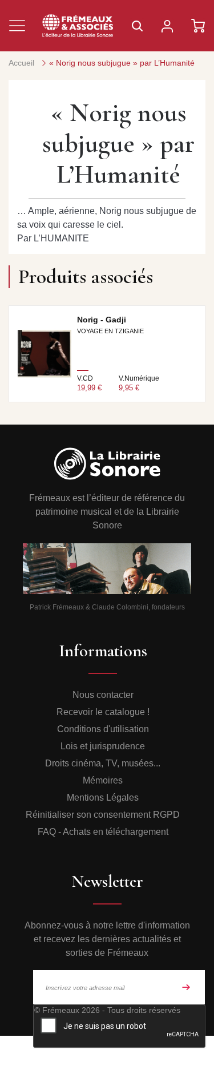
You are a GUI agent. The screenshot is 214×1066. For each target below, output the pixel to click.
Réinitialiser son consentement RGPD (103, 814)
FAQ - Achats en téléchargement (103, 832)
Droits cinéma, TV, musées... (102, 763)
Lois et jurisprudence (102, 746)
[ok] (186, 987)
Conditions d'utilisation (103, 729)
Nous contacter (103, 695)
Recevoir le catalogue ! (103, 712)
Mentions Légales (103, 797)
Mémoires (103, 780)
